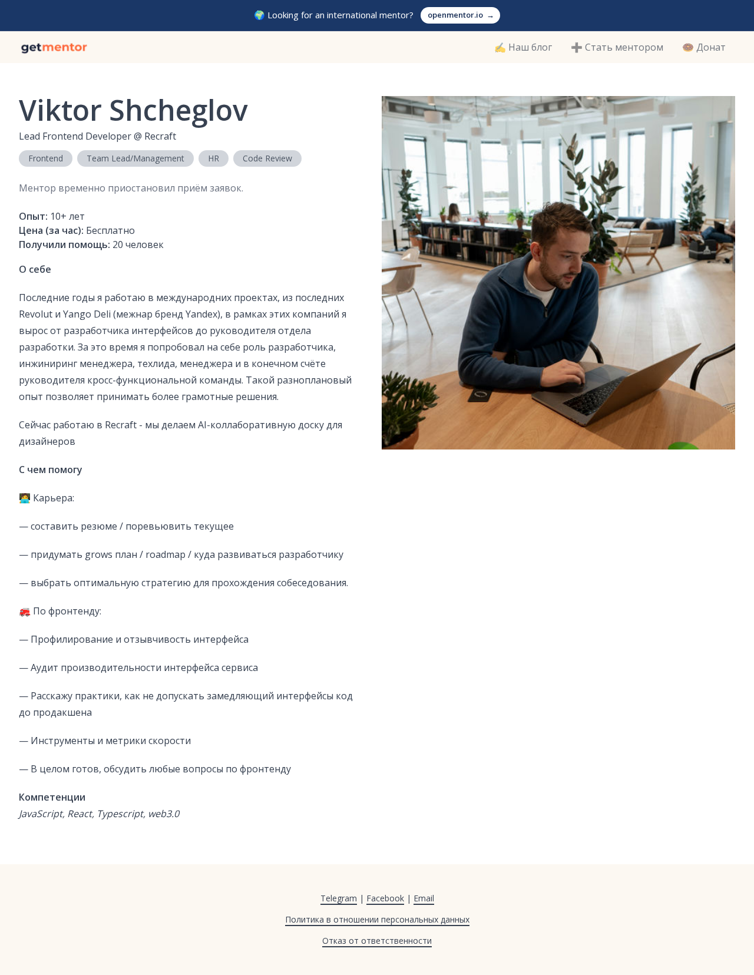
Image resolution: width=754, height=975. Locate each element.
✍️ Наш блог (523, 47)
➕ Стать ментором (617, 47)
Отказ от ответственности (377, 940)
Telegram (338, 898)
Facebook (385, 898)
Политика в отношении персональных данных (377, 919)
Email (424, 898)
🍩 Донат (704, 47)
